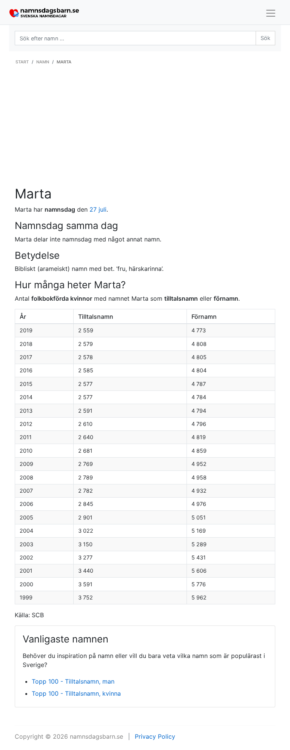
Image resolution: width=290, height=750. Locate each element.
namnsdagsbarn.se (96, 736)
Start (22, 62)
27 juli (97, 209)
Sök (265, 38)
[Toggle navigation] (271, 13)
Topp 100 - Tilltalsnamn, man (73, 681)
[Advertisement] (145, 129)
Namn (42, 62)
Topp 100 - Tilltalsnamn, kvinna (76, 693)
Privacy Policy (155, 736)
